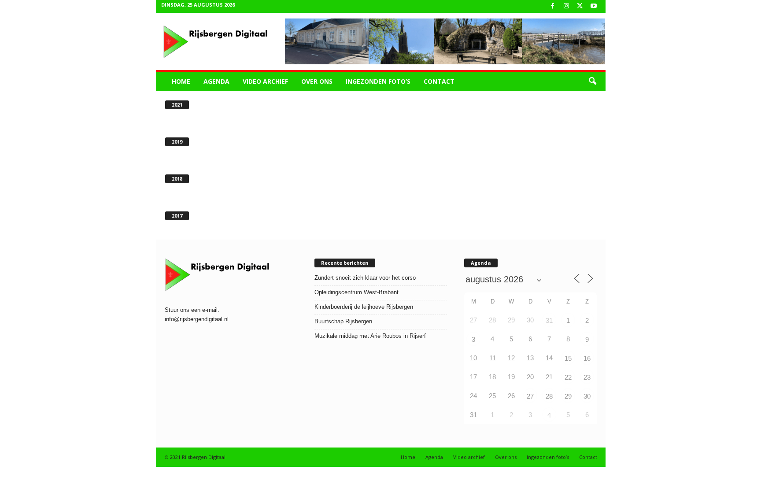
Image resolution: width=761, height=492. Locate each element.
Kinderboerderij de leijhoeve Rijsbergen (363, 306)
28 (549, 396)
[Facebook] (552, 6)
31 (549, 320)
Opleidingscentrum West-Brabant (356, 292)
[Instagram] (566, 6)
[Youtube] (593, 6)
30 (587, 396)
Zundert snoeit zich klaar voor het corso (365, 277)
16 (587, 358)
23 (587, 377)
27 (530, 396)
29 (568, 396)
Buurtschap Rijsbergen (343, 321)
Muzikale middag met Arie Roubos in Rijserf (370, 336)
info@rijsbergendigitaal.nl (197, 319)
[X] (580, 6)
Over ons (316, 81)
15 (568, 358)
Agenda (216, 81)
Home (181, 81)
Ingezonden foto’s (378, 81)
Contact (439, 81)
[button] (592, 81)
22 (568, 377)
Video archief (265, 81)
